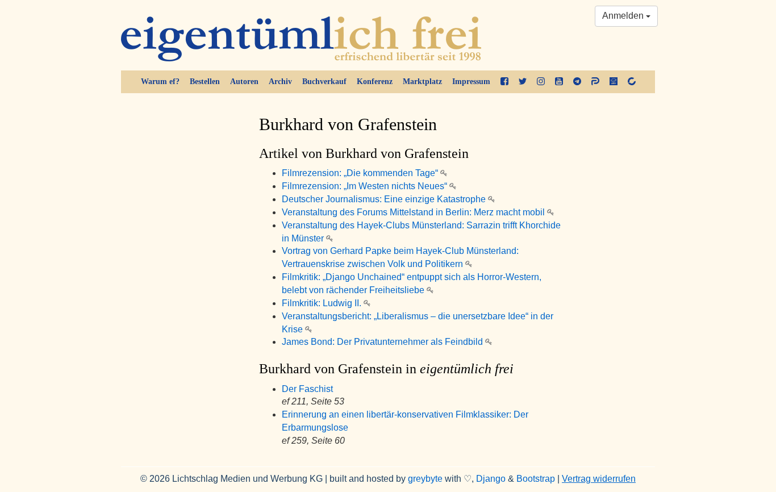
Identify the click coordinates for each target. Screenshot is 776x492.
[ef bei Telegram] (577, 81)
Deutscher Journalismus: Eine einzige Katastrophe (385, 199)
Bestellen (205, 81)
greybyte (425, 478)
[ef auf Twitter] (522, 81)
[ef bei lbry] (613, 81)
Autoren (244, 81)
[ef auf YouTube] (559, 81)
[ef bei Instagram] (540, 81)
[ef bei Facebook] (504, 81)
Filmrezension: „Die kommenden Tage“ (361, 173)
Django (491, 478)
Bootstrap (535, 478)
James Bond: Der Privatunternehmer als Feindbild (383, 342)
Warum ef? (160, 81)
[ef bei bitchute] (631, 81)
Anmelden (624, 15)
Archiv (280, 81)
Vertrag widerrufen (599, 478)
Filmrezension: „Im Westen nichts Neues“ (365, 186)
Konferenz (375, 81)
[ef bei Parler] (595, 81)
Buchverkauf (324, 81)
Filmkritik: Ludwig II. (323, 303)
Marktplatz (422, 81)
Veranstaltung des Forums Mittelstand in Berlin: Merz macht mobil (414, 212)
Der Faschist (307, 389)
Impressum (471, 81)
